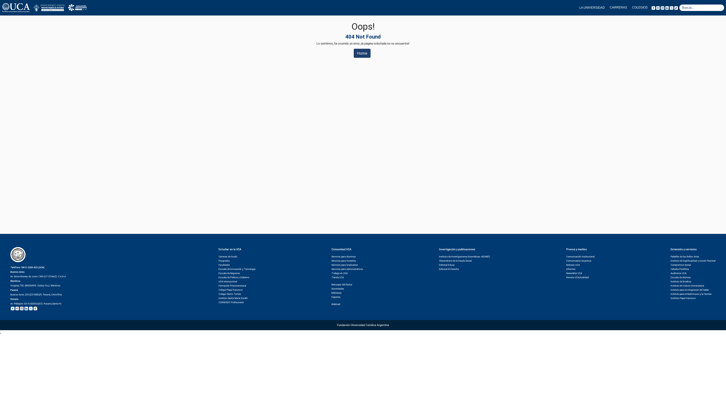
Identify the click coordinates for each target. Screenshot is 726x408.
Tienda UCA (337, 277)
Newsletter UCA (574, 273)
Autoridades (337, 288)
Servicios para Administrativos (347, 269)
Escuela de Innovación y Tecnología (237, 269)
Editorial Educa (447, 265)
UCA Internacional (228, 281)
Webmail (335, 304)
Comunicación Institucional (580, 256)
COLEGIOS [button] (640, 7)
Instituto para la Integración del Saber (690, 290)
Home (362, 53)
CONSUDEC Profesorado (231, 302)
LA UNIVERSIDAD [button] (592, 7)
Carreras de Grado (228, 256)
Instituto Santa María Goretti (233, 298)
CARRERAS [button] (618, 7)
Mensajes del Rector (341, 284)
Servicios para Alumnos (343, 256)
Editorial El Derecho (449, 269)
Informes (571, 269)
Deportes (336, 297)
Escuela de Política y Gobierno (234, 277)
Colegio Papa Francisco (231, 290)
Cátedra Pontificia (680, 269)
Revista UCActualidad (577, 277)
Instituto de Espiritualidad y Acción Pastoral (693, 261)
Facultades (224, 265)
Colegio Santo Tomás (230, 294)
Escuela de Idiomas (681, 277)
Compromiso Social (681, 265)
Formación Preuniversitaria (232, 285)
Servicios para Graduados (344, 265)
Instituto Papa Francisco (683, 298)
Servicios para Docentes (343, 261)
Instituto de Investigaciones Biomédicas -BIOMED (464, 256)
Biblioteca (336, 293)
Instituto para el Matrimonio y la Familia (691, 294)
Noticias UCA (573, 265)
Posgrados (224, 261)
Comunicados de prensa (578, 261)
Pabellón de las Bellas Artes (685, 256)
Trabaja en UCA (339, 273)
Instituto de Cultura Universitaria (687, 285)
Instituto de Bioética (681, 281)
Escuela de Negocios (229, 273)
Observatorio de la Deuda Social (455, 261)
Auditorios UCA (678, 273)
